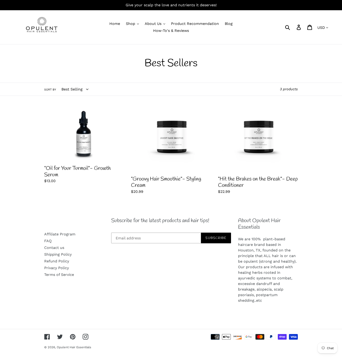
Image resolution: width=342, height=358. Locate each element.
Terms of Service (59, 274)
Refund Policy (56, 261)
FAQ (48, 241)
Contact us (54, 247)
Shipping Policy (58, 254)
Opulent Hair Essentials (74, 347)
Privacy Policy (56, 268)
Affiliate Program (59, 234)
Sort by (50, 89)
